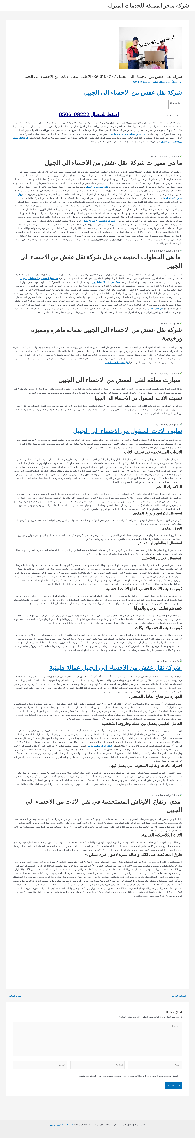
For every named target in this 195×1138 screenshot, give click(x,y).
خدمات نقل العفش (161, 81)
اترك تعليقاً (177, 81)
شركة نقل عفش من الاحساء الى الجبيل (132, 92)
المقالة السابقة (180, 996)
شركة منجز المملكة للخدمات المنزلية (147, 5)
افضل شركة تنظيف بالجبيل (99, 745)
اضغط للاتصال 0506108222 (89, 114)
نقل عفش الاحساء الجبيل (117, 362)
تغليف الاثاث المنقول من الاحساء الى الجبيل (127, 431)
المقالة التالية (14, 996)
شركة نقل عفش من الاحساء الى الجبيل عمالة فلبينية (115, 667)
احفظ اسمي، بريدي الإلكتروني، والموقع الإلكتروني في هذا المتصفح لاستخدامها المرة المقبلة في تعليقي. (128, 1076)
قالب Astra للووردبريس (61, 1124)
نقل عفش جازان (156, 308)
